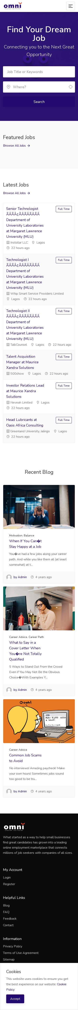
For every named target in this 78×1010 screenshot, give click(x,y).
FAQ (6, 912)
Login (7, 877)
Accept (15, 999)
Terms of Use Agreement (21, 953)
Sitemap (9, 959)
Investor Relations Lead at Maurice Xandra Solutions (25, 391)
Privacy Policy (12, 946)
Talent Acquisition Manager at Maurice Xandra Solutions (22, 362)
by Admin (20, 577)
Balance (29, 535)
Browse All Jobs (14, 145)
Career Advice (18, 637)
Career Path (36, 637)
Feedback (10, 918)
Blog (6, 905)
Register (9, 884)
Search (39, 101)
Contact (8, 925)
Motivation (15, 535)
